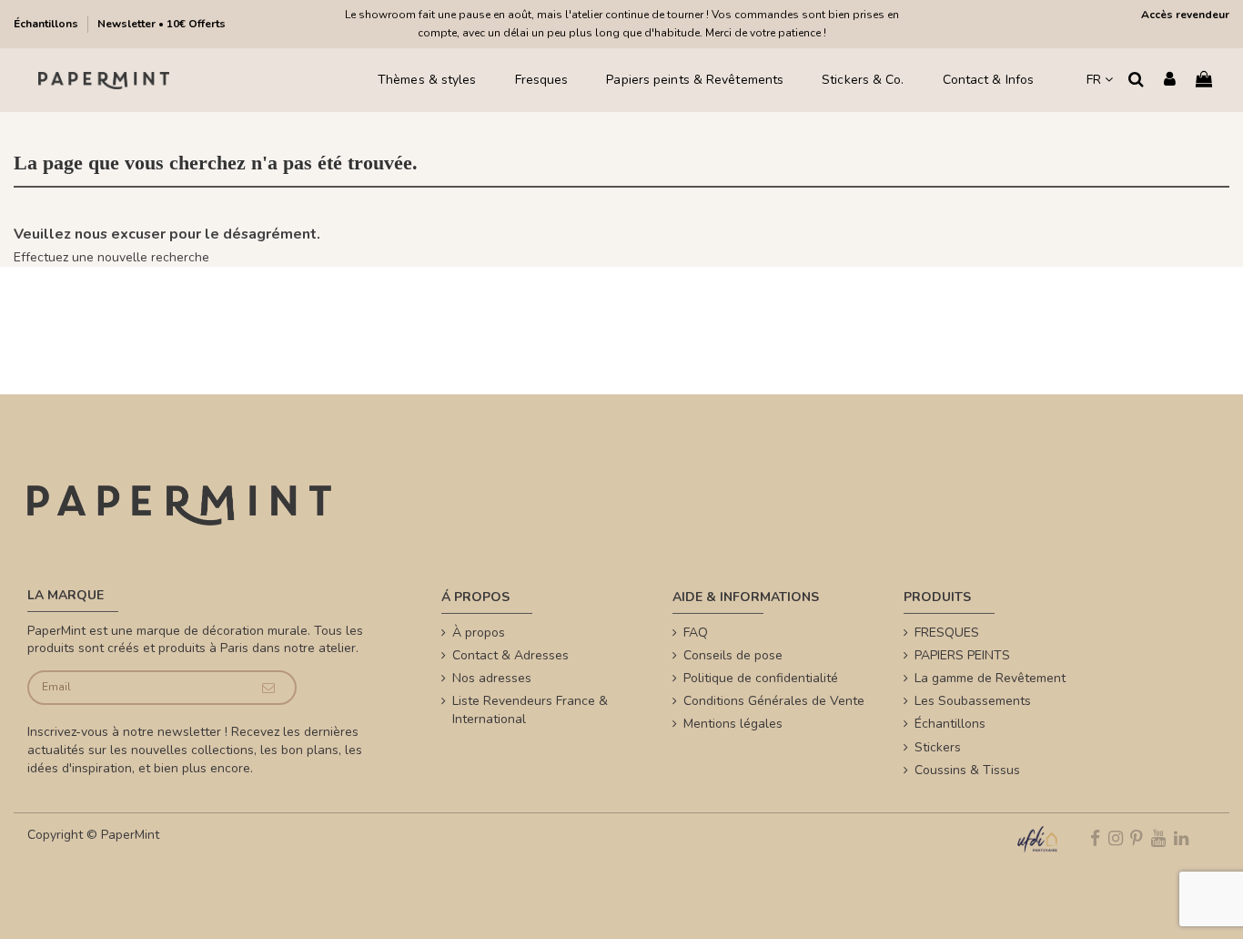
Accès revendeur (1185, 14)
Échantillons (47, 23)
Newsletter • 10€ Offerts (161, 23)
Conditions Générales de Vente (773, 700)
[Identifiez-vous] (1169, 80)
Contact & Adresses (510, 655)
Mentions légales (733, 723)
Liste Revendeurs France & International (530, 710)
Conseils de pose (733, 655)
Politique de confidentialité (760, 678)
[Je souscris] (268, 688)
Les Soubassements (973, 700)
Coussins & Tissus (967, 770)
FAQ (695, 632)
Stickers (938, 747)
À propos (478, 632)
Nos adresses (491, 678)
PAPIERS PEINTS (962, 655)
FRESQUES (947, 632)
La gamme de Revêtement (990, 678)
